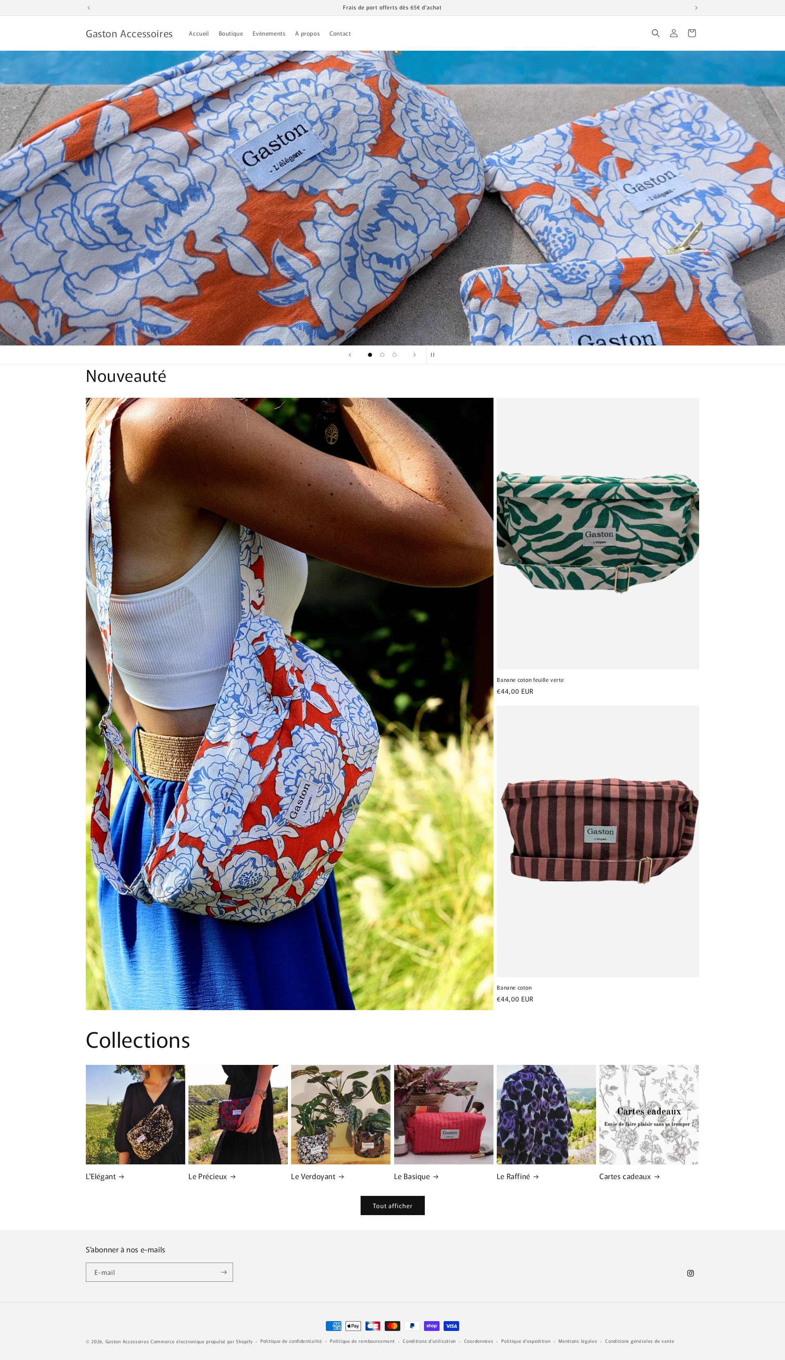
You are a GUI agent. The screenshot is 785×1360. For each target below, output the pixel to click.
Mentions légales (577, 1340)
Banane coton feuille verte (530, 680)
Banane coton (514, 987)
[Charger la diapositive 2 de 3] (382, 355)
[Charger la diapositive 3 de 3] (394, 355)
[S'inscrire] (224, 1272)
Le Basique (412, 1176)
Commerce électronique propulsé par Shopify (201, 1341)
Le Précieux (207, 1176)
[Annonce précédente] (89, 8)
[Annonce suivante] (696, 8)
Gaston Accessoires (127, 1341)
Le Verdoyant (313, 1176)
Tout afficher (393, 1205)
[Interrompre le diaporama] (435, 355)
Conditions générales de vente (639, 1340)
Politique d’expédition (525, 1340)
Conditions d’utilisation (429, 1340)
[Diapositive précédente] (350, 355)
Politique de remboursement (362, 1340)
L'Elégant (101, 1176)
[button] (656, 33)
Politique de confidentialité (291, 1340)
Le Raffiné (513, 1176)
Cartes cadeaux (625, 1176)
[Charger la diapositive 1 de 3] (370, 355)
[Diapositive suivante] (415, 355)
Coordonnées (478, 1340)
